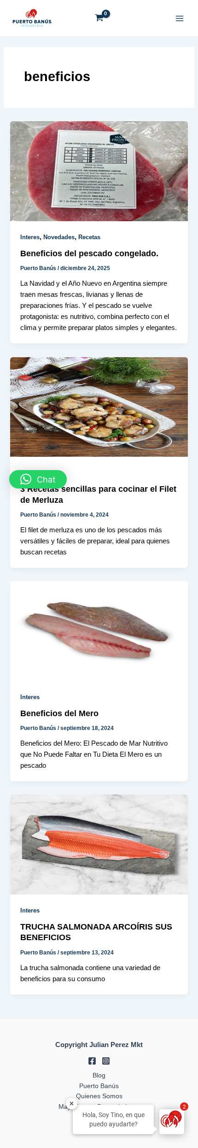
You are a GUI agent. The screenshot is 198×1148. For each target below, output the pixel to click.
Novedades (59, 237)
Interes (30, 237)
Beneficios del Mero (59, 713)
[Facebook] (92, 1061)
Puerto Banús (99, 1086)
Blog (99, 1075)
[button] (38, 479)
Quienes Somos (99, 1096)
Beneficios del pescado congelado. (89, 253)
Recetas (89, 237)
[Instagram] (106, 1061)
